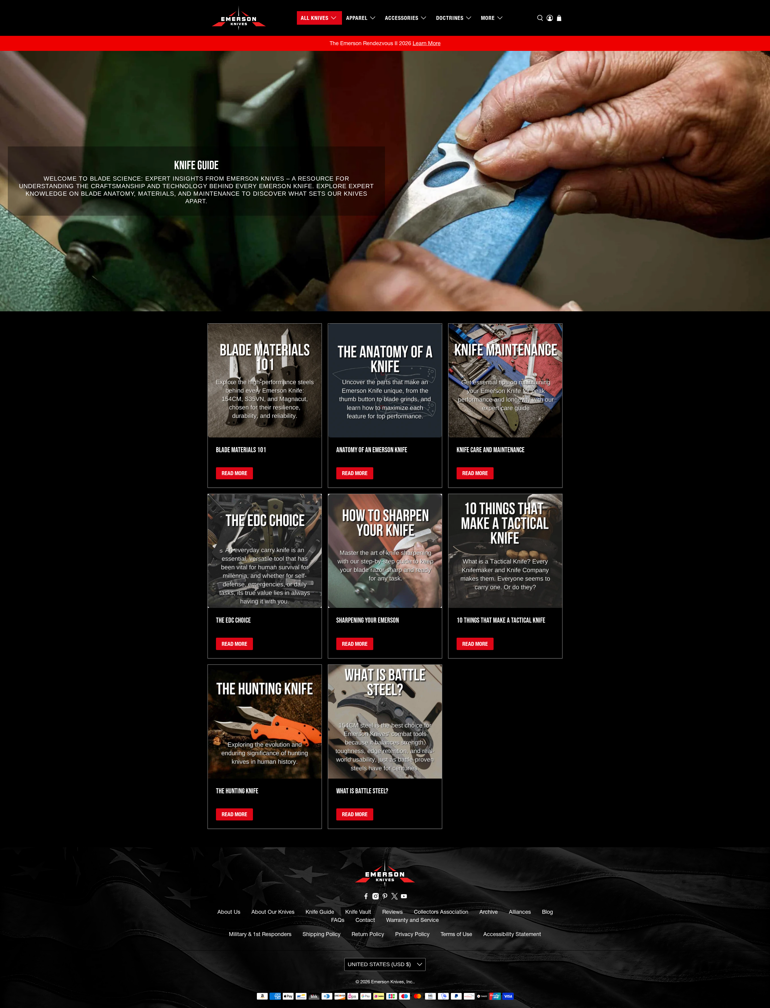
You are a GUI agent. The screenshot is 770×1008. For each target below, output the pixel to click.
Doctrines (450, 17)
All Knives (314, 17)
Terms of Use (456, 934)
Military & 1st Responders (260, 934)
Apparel (357, 17)
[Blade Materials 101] (265, 380)
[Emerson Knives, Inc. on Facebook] (366, 897)
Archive (488, 911)
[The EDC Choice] (265, 551)
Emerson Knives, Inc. (392, 982)
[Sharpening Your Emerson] (385, 551)
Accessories (401, 17)
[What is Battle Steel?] (385, 722)
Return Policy (368, 934)
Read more (234, 473)
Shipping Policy (321, 934)
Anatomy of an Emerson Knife (371, 450)
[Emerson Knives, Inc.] (239, 17)
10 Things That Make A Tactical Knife (501, 620)
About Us (228, 911)
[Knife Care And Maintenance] (505, 380)
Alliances (520, 911)
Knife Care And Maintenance (491, 450)
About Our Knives (272, 911)
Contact (365, 919)
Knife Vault (358, 911)
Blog (547, 911)
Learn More (427, 43)
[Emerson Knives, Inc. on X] (394, 897)
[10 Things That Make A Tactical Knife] (505, 551)
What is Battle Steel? (362, 791)
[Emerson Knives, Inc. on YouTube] (404, 897)
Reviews (392, 911)
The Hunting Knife (237, 791)
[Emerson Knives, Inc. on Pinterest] (385, 897)
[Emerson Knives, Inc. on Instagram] (375, 897)
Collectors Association (441, 911)
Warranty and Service (412, 919)
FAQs (337, 919)
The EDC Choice (233, 620)
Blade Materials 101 (241, 450)
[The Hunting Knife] (265, 722)
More (488, 17)
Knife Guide (320, 911)
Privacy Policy (412, 934)
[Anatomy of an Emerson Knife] (385, 380)
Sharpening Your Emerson (367, 620)
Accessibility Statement (512, 934)
